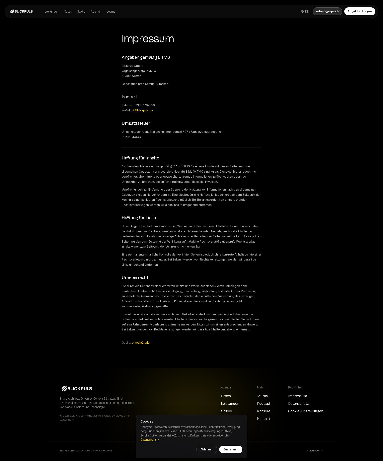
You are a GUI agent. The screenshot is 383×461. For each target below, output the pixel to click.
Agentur (96, 11)
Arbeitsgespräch (327, 11)
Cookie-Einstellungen (305, 411)
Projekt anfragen (360, 11)
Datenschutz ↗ (150, 439)
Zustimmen (230, 449)
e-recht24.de (141, 342)
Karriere (263, 411)
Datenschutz (298, 403)
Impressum (297, 396)
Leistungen (51, 11)
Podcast (263, 403)
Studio (81, 11)
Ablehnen (206, 449)
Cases (68, 11)
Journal (111, 11)
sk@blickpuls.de (142, 110)
